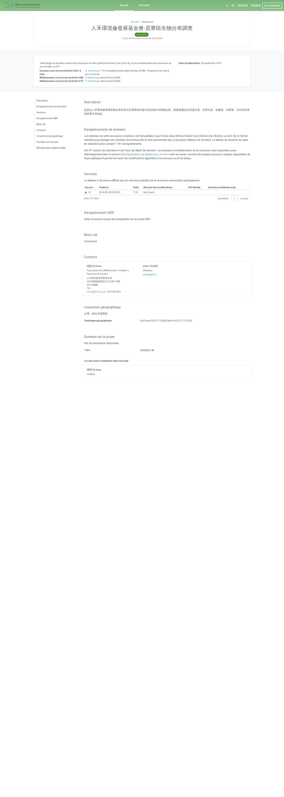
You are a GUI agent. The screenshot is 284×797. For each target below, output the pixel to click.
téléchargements (130, 154)
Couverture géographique (49, 136)
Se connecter (272, 5)
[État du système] (227, 5)
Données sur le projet (47, 142)
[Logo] (21, 6)
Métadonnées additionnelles (51, 148)
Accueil (123, 5)
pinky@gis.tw (150, 274)
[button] (233, 5)
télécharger (93, 70)
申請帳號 (255, 5)
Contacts (41, 130)
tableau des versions (157, 154)
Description (42, 100)
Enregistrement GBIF (47, 118)
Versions (41, 112)
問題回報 (242, 5)
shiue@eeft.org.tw (96, 291)
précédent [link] (223, 198)
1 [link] (234, 198)
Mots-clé (41, 124)
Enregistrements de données (51, 106)
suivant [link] (244, 198)
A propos (144, 5)
